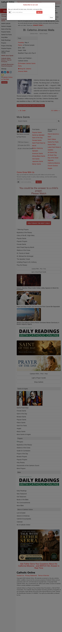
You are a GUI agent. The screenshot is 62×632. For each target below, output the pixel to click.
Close (51, 17)
